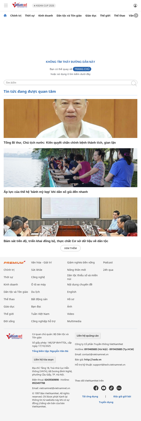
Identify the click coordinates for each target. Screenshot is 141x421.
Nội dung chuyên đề (79, 284)
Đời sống (9, 321)
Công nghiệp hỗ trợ (43, 321)
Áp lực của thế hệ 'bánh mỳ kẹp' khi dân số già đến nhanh (46, 192)
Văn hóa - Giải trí (41, 262)
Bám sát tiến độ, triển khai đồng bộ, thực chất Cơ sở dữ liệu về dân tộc (56, 241)
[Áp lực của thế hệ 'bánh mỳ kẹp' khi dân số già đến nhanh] (70, 167)
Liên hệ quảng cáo (88, 335)
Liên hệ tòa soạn (44, 359)
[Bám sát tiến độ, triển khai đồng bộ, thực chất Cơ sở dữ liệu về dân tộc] (70, 216)
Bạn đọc (36, 306)
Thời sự (30, 15)
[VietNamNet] (5, 15)
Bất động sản (39, 299)
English (71, 292)
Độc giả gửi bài (122, 396)
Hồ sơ (70, 299)
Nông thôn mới (76, 269)
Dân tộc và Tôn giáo (69, 15)
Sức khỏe (36, 269)
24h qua (108, 269)
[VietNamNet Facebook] (95, 389)
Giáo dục (90, 15)
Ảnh (69, 306)
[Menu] (6, 5)
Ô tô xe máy (38, 284)
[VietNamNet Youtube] (103, 389)
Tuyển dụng (106, 402)
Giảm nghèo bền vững (81, 262)
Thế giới (105, 15)
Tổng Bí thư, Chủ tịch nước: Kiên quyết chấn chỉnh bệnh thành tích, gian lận (60, 142)
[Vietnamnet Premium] (15, 264)
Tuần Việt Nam (40, 314)
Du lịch (35, 292)
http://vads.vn (93, 359)
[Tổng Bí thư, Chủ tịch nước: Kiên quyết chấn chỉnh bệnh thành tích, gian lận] (70, 118)
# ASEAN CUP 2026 (44, 5)
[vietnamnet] (20, 8)
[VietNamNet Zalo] (119, 389)
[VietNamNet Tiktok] (111, 389)
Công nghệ (38, 277)
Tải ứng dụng (90, 396)
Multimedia (74, 321)
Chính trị (15, 15)
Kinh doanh (45, 15)
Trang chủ (82, 69)
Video (70, 314)
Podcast (108, 262)
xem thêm (70, 248)
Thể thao (119, 15)
